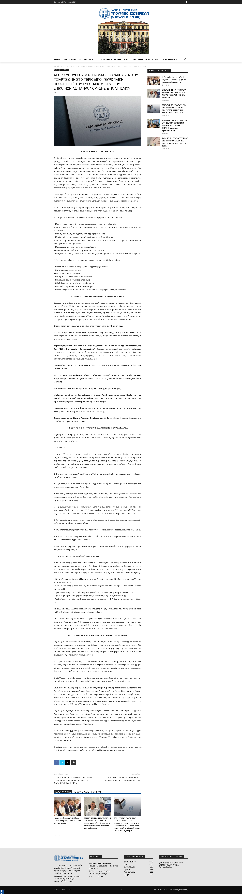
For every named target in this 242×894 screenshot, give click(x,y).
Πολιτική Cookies (165, 867)
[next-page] (59, 835)
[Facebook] (186, 2)
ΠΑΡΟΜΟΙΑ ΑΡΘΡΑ (63, 792)
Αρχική (56, 66)
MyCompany (183, 890)
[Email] (67, 762)
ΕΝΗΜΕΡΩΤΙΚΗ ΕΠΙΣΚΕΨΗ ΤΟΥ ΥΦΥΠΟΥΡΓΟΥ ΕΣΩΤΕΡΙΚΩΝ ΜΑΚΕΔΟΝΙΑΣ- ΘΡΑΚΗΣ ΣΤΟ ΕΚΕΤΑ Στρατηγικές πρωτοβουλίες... (174, 125)
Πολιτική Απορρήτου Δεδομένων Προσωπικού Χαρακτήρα (171, 863)
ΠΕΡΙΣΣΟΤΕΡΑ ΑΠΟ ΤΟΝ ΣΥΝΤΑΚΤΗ (88, 792)
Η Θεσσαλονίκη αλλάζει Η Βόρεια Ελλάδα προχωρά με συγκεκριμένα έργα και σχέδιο (67, 820)
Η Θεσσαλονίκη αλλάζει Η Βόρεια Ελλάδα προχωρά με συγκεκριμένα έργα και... (174, 79)
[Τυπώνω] (73, 762)
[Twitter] (62, 762)
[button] (185, 59)
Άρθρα (63, 66)
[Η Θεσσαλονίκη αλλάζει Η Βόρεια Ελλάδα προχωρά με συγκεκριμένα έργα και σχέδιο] (67, 806)
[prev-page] (55, 835)
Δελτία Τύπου (64, 70)
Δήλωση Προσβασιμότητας (169, 865)
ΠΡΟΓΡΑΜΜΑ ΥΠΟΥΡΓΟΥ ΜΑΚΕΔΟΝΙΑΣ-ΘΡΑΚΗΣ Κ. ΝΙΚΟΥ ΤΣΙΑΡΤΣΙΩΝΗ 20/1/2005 (123, 779)
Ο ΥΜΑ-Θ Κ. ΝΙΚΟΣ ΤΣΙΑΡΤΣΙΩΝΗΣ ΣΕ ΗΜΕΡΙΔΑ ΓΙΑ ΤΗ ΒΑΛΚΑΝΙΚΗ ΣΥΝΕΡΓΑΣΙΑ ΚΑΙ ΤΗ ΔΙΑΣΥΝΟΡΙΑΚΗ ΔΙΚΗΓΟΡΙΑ (74, 780)
